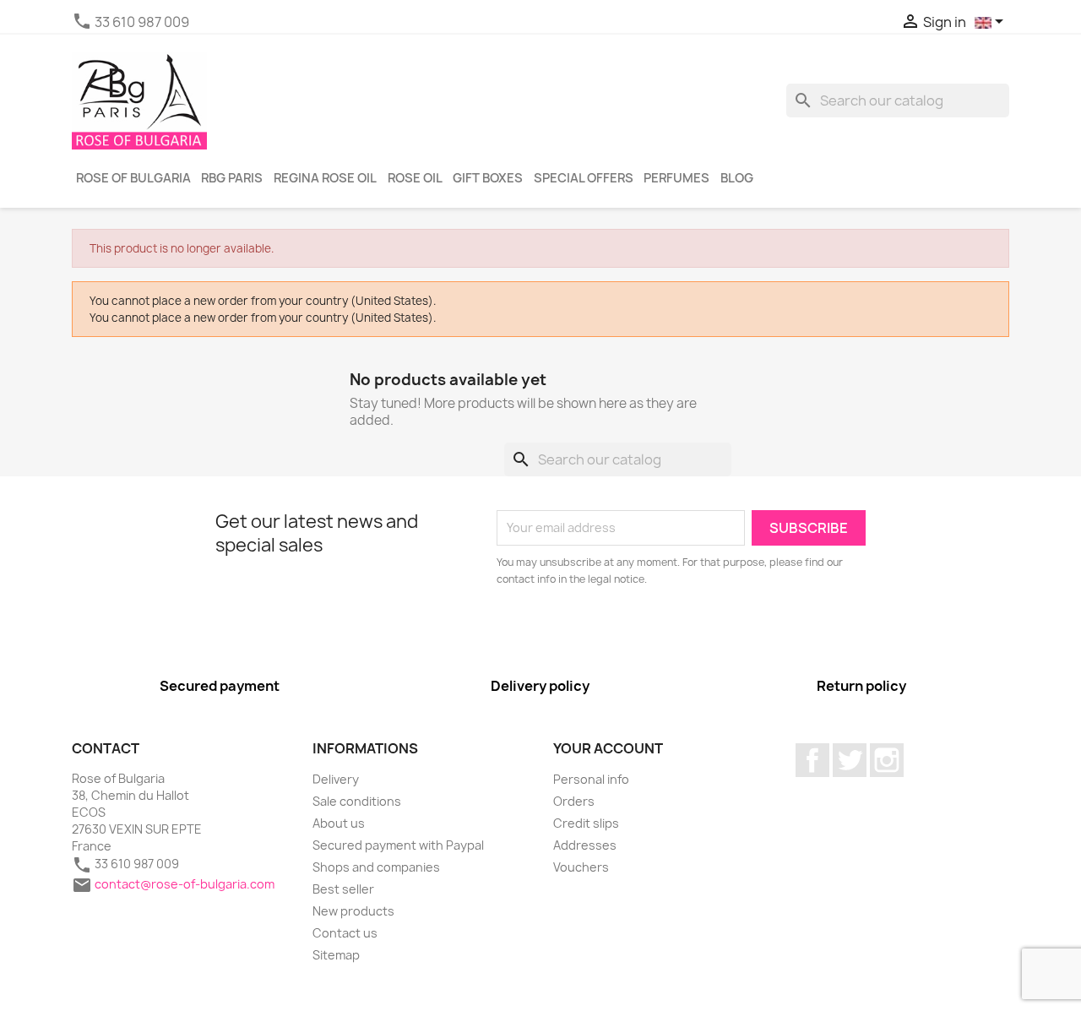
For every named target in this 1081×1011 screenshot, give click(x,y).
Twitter (849, 760)
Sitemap (336, 955)
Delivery (335, 779)
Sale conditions (356, 801)
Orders (574, 801)
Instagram (887, 760)
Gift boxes (488, 178)
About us (338, 823)
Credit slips (586, 823)
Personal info (591, 779)
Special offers (583, 178)
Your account (608, 748)
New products (353, 911)
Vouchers (581, 867)
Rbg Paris (232, 178)
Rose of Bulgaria (133, 178)
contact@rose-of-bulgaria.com (184, 883)
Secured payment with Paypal (398, 845)
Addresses (585, 845)
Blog (736, 178)
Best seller (343, 889)
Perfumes (676, 178)
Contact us (345, 933)
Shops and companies (376, 867)
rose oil (415, 178)
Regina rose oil (325, 178)
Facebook (812, 760)
